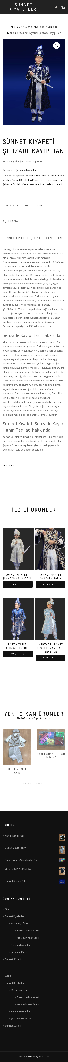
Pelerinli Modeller (20, 945)
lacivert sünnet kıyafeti (37, 175)
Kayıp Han (18, 175)
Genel (8, 909)
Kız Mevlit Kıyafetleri (28, 937)
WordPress (43, 1056)
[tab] (12, 206)
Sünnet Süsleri (13, 959)
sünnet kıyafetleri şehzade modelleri (42, 184)
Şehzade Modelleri (26, 170)
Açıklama (12, 205)
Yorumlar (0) (34, 205)
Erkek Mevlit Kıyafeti (28, 930)
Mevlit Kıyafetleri (20, 923)
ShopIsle (23, 1056)
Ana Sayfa (16, 27)
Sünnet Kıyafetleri (23, 7)
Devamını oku (17, 584)
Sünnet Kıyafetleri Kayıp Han (28, 180)
